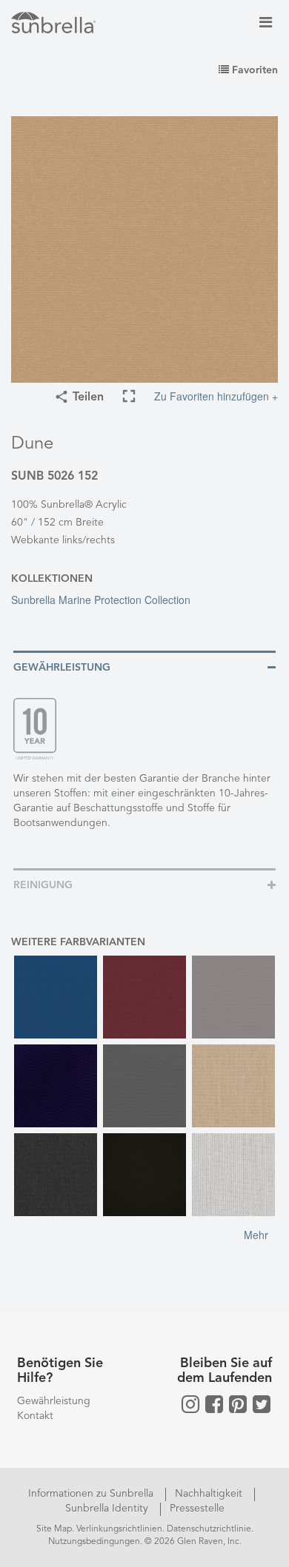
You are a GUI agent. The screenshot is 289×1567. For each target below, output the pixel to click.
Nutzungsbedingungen (94, 1541)
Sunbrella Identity (108, 1508)
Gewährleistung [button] (61, 667)
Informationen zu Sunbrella (92, 1494)
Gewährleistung (53, 1401)
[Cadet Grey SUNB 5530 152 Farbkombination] (233, 997)
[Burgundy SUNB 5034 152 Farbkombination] (144, 997)
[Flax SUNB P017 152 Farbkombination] (233, 1085)
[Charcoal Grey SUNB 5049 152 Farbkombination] (144, 1085)
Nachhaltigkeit (210, 1494)
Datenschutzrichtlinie (209, 1529)
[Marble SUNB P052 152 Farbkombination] (233, 1174)
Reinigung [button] (43, 885)
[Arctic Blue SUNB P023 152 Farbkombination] (55, 997)
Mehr (256, 1234)
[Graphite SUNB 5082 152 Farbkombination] (55, 1174)
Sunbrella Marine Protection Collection (100, 599)
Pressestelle (197, 1508)
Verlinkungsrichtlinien (119, 1529)
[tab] (144, 666)
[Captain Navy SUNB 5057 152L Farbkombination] (55, 1085)
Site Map (54, 1529)
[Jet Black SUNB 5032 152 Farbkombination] (144, 1174)
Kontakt (35, 1416)
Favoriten (253, 70)
